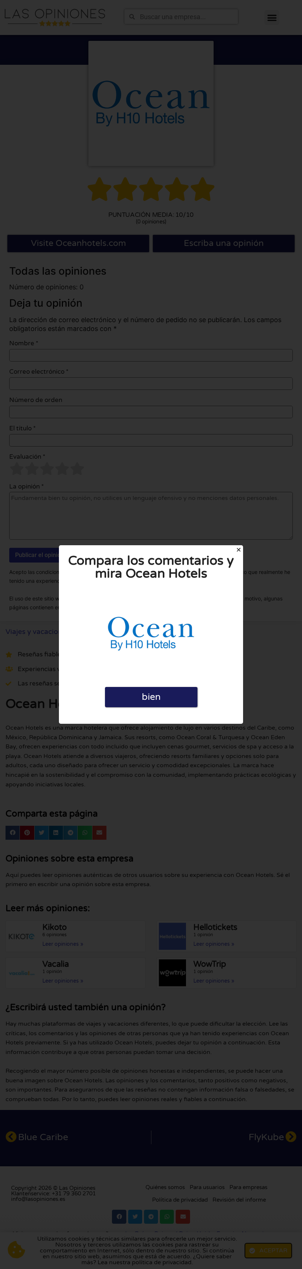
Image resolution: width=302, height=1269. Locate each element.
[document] (151, 634)
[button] (238, 549)
